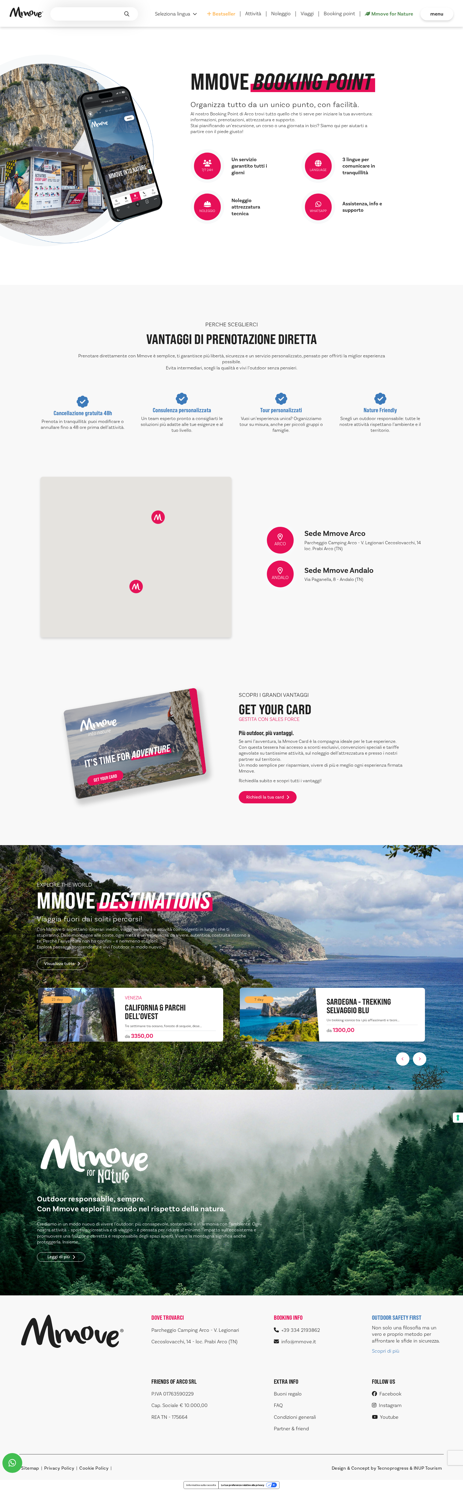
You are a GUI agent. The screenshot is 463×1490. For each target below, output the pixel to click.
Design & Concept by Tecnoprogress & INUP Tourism (387, 1468)
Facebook (390, 1394)
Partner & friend (291, 1428)
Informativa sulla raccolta (201, 1485)
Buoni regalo (288, 1394)
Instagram (390, 1405)
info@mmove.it (298, 1341)
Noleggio (281, 13)
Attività (253, 13)
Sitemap (30, 1468)
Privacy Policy (59, 1468)
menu (436, 14)
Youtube (389, 1417)
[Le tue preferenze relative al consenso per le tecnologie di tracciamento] (458, 1118)
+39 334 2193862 (300, 1330)
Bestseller (223, 14)
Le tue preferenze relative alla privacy (242, 1485)
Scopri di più (385, 1351)
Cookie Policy (94, 1468)
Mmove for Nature (392, 14)
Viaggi (307, 13)
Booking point (339, 13)
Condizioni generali (295, 1417)
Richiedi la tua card (265, 797)
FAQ (278, 1405)
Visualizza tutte (59, 963)
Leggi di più (58, 1257)
